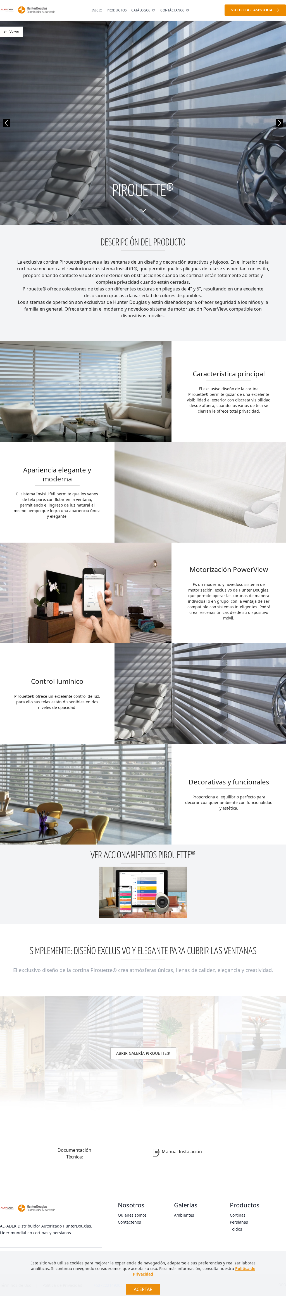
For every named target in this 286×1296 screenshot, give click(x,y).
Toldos (236, 1229)
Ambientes (184, 1215)
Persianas (239, 1222)
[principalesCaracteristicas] (143, 210)
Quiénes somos (132, 1215)
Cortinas (238, 1215)
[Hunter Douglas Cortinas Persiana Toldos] (37, 10)
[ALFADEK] (7, 10)
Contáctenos (129, 1222)
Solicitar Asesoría (252, 10)
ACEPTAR (143, 1289)
